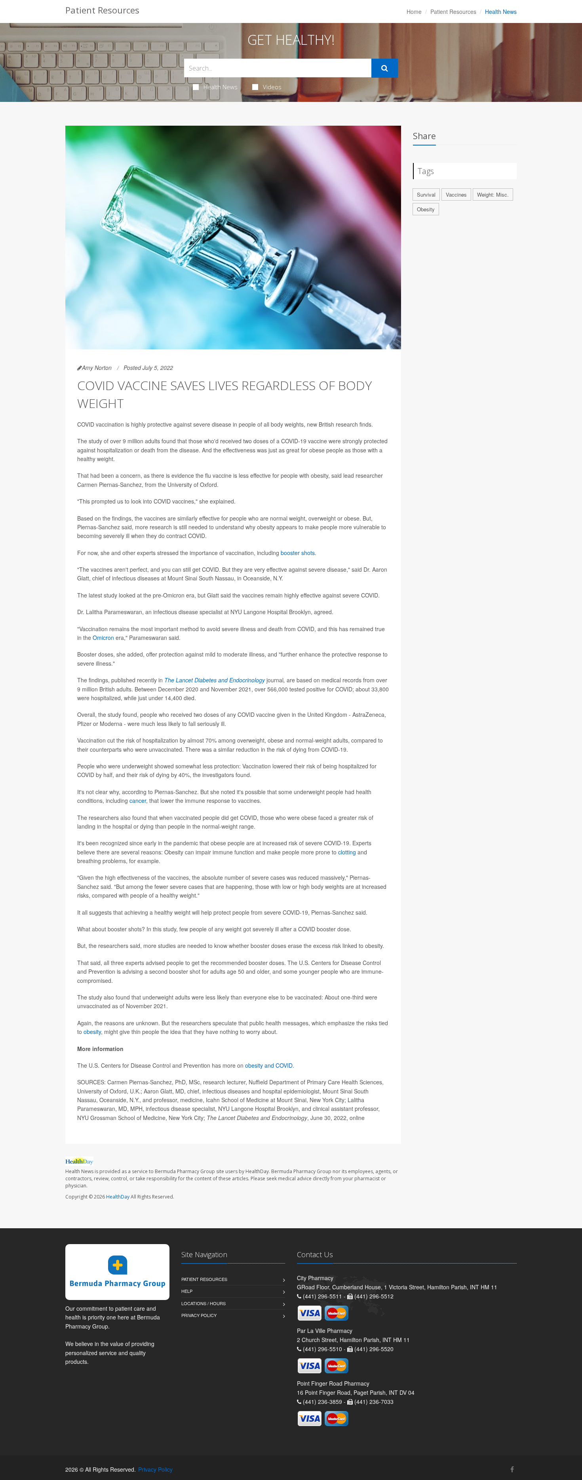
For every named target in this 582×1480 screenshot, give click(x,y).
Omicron (103, 637)
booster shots (298, 553)
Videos (272, 87)
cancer (137, 800)
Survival (426, 194)
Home (414, 11)
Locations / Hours (203, 1303)
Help (186, 1291)
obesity (92, 1032)
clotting (347, 852)
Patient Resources (453, 11)
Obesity (426, 209)
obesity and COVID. (269, 1065)
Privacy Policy (199, 1315)
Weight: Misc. (493, 194)
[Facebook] (512, 1469)
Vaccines (456, 194)
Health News (221, 87)
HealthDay (117, 1196)
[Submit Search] (384, 68)
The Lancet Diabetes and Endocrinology (214, 680)
